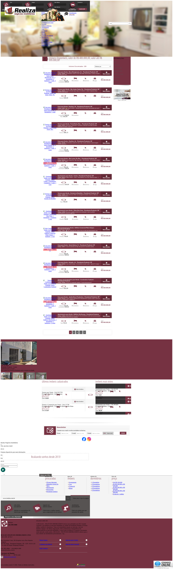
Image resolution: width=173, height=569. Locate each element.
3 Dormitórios (96, 486)
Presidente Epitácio (52, 491)
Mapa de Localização (10, 557)
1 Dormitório (95, 482)
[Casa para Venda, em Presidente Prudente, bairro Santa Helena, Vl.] (106, 246)
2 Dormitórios (96, 484)
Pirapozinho (50, 489)
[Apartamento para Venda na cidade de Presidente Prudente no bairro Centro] (102, 403)
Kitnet (43, 32)
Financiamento (45, 43)
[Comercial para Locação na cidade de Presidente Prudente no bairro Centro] (19, 364)
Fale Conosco (45, 40)
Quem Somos (45, 39)
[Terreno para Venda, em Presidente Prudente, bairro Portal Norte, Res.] (50, 129)
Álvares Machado (52, 482)
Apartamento (45, 27)
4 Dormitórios (96, 488)
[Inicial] (20, 14)
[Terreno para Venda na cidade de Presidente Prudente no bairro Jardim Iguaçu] (48, 391)
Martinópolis (50, 487)
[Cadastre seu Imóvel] (47, 513)
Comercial (44, 30)
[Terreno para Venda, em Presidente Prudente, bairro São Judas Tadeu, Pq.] (50, 95)
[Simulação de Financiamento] (122, 101)
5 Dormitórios (96, 490)
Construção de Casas (47, 22)
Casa (42, 29)
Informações (44, 37)
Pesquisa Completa (46, 42)
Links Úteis (44, 45)
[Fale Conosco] (18, 513)
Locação (43, 24)
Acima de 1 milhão (118, 494)
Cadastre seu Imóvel (47, 35)
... (80, 332)
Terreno (43, 34)
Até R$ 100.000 (117, 482)
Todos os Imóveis (46, 26)
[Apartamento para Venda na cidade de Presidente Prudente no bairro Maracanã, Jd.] (102, 388)
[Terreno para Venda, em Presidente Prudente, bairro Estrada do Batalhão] (50, 198)
